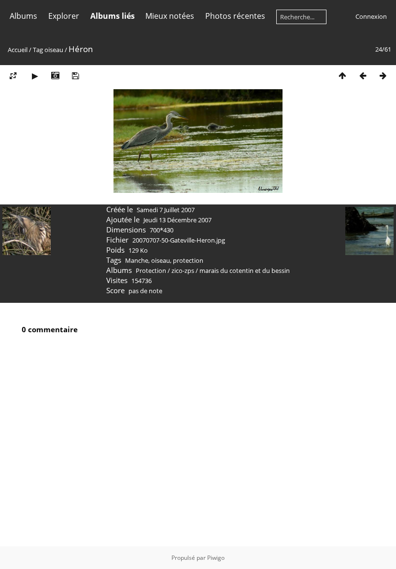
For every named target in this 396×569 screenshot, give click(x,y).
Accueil (18, 49)
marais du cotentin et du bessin (244, 270)
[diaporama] (35, 75)
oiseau (53, 49)
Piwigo (216, 558)
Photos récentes (235, 16)
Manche (136, 260)
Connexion (371, 16)
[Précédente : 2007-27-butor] (363, 75)
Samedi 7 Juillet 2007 (166, 209)
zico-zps (182, 270)
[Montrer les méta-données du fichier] (55, 75)
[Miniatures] (342, 75)
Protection (151, 270)
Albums (23, 16)
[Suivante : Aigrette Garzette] (383, 75)
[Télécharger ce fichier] (75, 75)
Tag (38, 49)
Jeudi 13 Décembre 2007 (177, 220)
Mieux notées (169, 16)
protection (188, 260)
